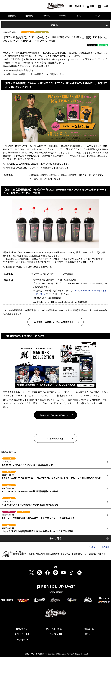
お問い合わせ (21, 628)
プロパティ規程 (55, 634)
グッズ (97, 15)
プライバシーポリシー (55, 628)
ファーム (46, 15)
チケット (63, 15)
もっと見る (55, 538)
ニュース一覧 (15, 552)
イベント (80, 15)
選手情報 (29, 15)
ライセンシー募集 (21, 634)
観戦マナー (89, 634)
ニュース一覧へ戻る (100, 546)
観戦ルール (89, 628)
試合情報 (12, 15)
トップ (4, 552)
